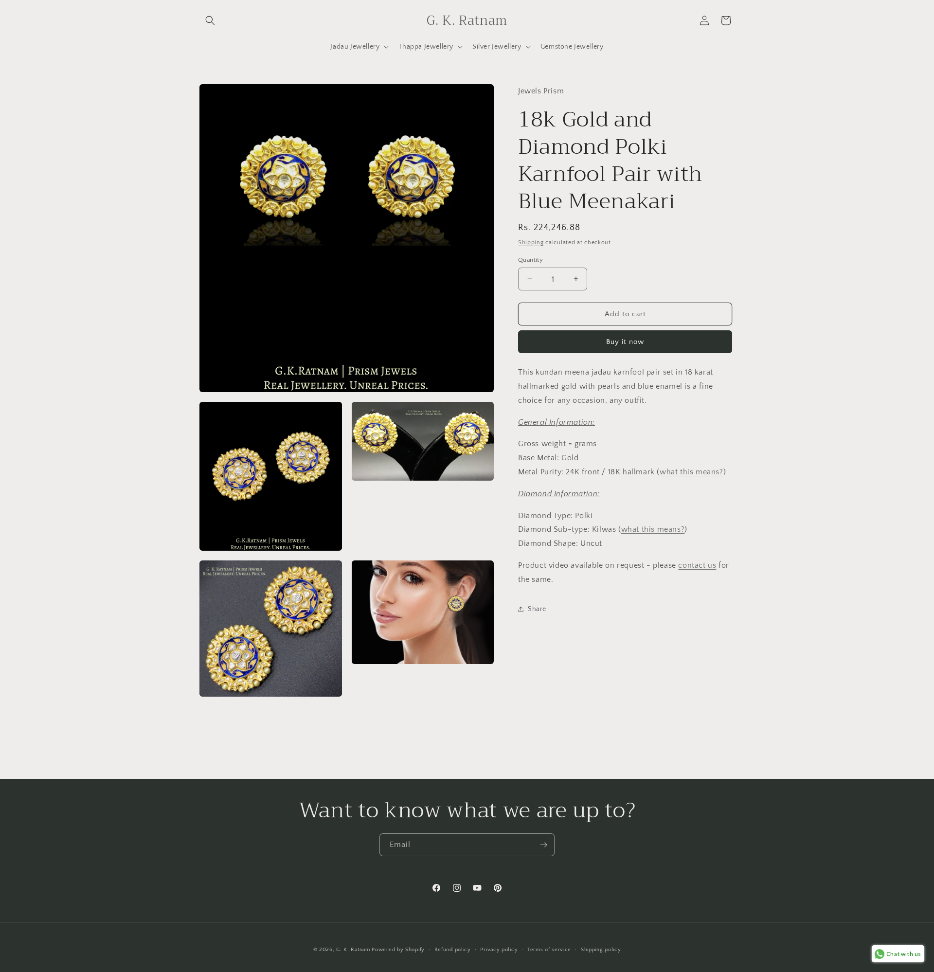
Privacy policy (499, 949)
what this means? (691, 471)
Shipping (531, 242)
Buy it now (625, 341)
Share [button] (537, 608)
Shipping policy (601, 949)
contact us (697, 564)
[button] (210, 20)
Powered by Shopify (398, 950)
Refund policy (452, 949)
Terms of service (549, 949)
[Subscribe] (543, 844)
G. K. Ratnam (353, 950)
